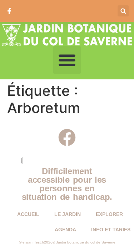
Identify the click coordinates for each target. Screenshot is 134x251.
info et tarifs (110, 229)
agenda (65, 229)
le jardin (67, 214)
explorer (109, 214)
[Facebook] (67, 137)
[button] (123, 10)
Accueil (28, 214)
